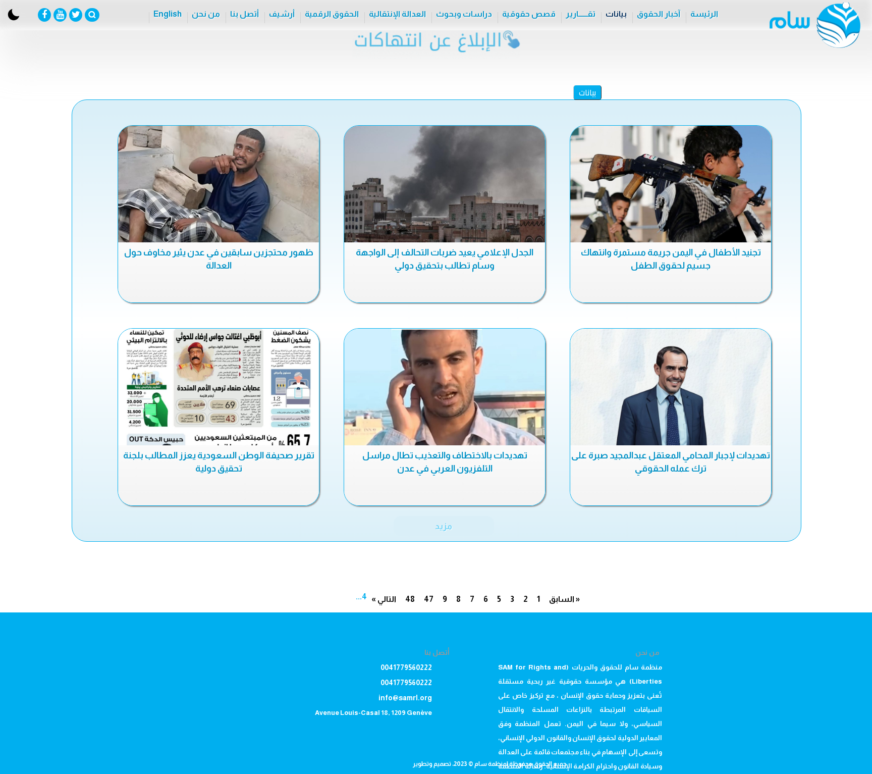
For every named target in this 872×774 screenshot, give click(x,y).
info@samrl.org (405, 698)
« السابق (564, 599)
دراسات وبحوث (464, 14)
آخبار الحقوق (658, 14)
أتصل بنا (244, 14)
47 (428, 599)
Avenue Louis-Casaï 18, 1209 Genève (373, 712)
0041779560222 (406, 667)
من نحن (206, 14)
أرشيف (282, 14)
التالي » (383, 599)
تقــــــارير (580, 14)
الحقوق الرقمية (332, 14)
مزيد (443, 526)
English (167, 14)
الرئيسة (704, 14)
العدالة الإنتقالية (397, 14)
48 (410, 599)
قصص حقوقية (529, 14)
